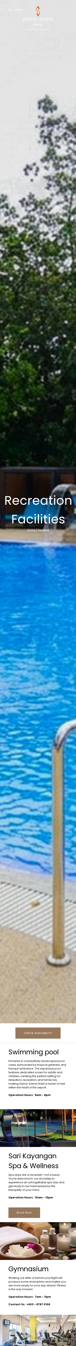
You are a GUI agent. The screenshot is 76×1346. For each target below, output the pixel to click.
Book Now (24, 1212)
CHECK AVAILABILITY (38, 1033)
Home (31, 530)
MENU (18, 10)
